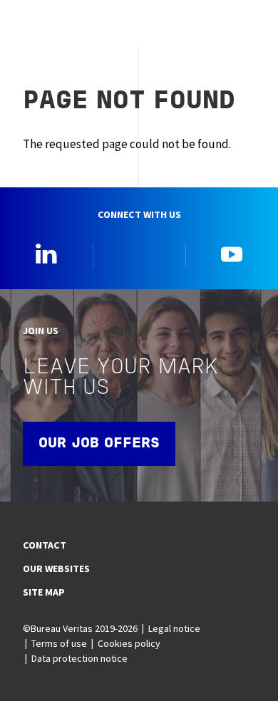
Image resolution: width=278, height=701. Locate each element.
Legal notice (174, 628)
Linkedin (46, 253)
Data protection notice (79, 658)
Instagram (139, 253)
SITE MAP (44, 592)
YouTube (231, 253)
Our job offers (99, 443)
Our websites (56, 568)
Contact (44, 545)
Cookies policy (129, 643)
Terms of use (59, 643)
